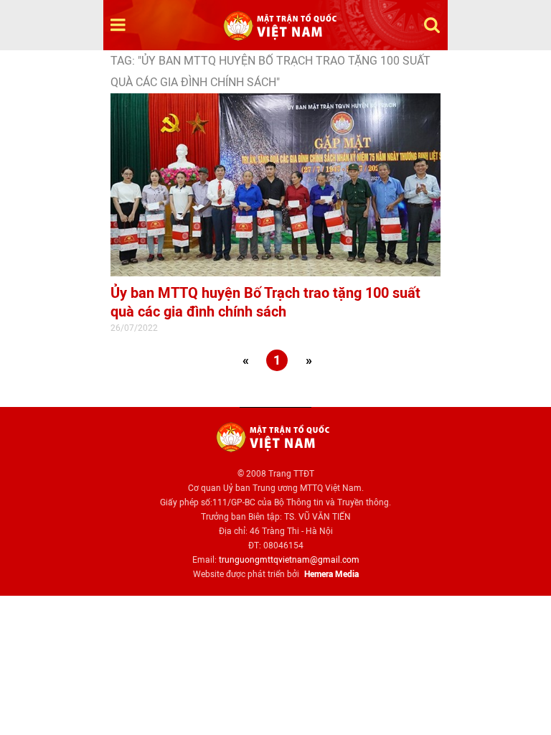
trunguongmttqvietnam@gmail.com (289, 560)
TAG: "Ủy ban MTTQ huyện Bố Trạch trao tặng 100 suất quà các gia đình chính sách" (270, 71)
